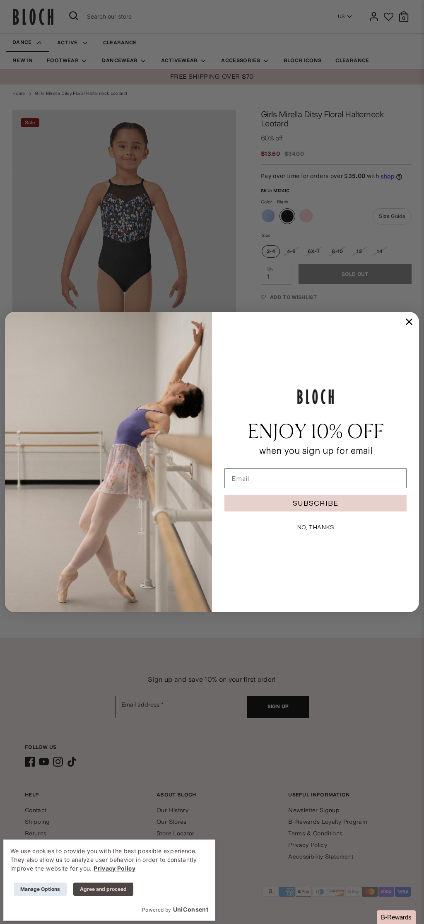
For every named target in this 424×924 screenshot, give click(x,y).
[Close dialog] (409, 321)
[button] (396, 917)
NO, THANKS (315, 527)
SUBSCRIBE (315, 503)
